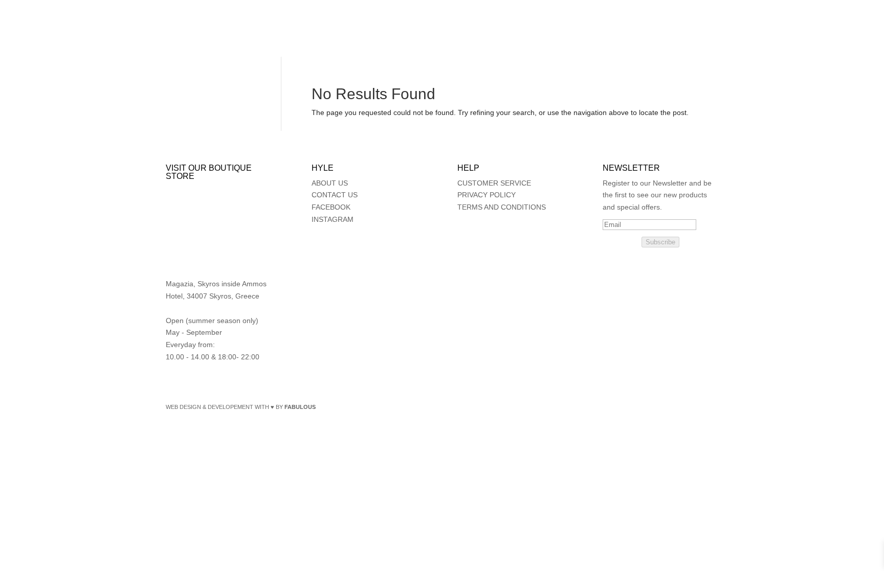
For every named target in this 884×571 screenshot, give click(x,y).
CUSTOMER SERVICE (494, 183)
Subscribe (660, 242)
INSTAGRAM (332, 219)
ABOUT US (330, 183)
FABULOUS (300, 407)
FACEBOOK (331, 207)
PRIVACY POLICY (486, 195)
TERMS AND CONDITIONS (501, 207)
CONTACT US (335, 195)
